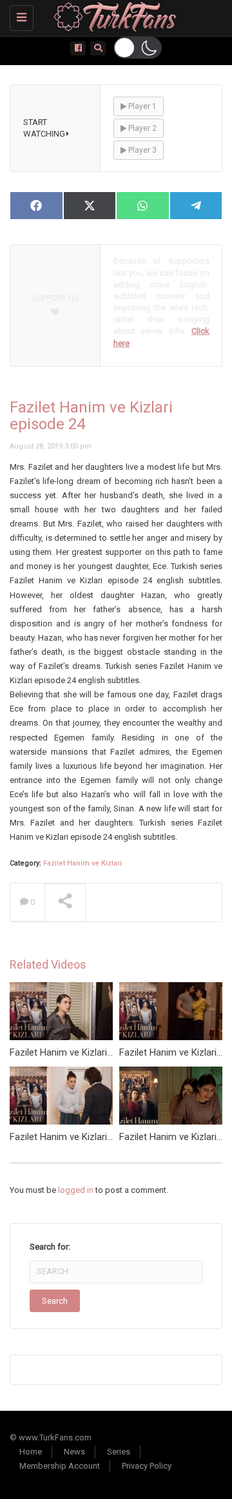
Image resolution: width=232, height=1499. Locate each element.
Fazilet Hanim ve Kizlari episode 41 (83, 1137)
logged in (75, 1190)
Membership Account (59, 1466)
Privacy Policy (146, 1466)
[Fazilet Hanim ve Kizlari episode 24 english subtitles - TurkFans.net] (113, 16)
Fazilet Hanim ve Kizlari (82, 863)
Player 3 (141, 150)
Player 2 (141, 128)
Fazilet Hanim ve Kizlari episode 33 (83, 1052)
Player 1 (141, 106)
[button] (137, 48)
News (74, 1451)
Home (30, 1451)
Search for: (50, 1247)
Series (118, 1451)
